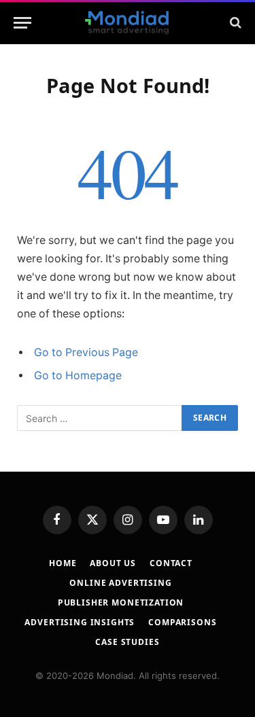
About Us (113, 563)
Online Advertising (120, 583)
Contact (171, 563)
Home (62, 563)
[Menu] (22, 22)
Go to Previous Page (86, 352)
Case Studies (127, 642)
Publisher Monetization (121, 602)
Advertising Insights (79, 622)
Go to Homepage (78, 375)
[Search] (234, 22)
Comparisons (182, 622)
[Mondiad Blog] (127, 22)
